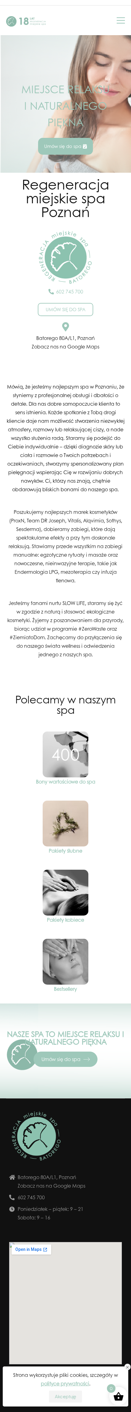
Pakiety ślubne (65, 850)
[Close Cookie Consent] (127, 1367)
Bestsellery (65, 988)
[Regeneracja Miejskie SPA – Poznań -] (26, 21)
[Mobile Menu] (121, 20)
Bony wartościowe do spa (65, 781)
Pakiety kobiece (65, 919)
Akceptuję (65, 1396)
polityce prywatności (65, 1383)
